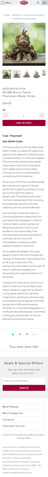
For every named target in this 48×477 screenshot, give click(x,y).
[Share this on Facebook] (20, 334)
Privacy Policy (24, 438)
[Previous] (4, 44)
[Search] (38, 2)
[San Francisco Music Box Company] (24, 2)
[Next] (43, 44)
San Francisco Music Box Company (27, 435)
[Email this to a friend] (34, 334)
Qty (4, 110)
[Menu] (1, 2)
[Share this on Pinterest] (27, 334)
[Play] (24, 44)
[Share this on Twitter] (13, 334)
